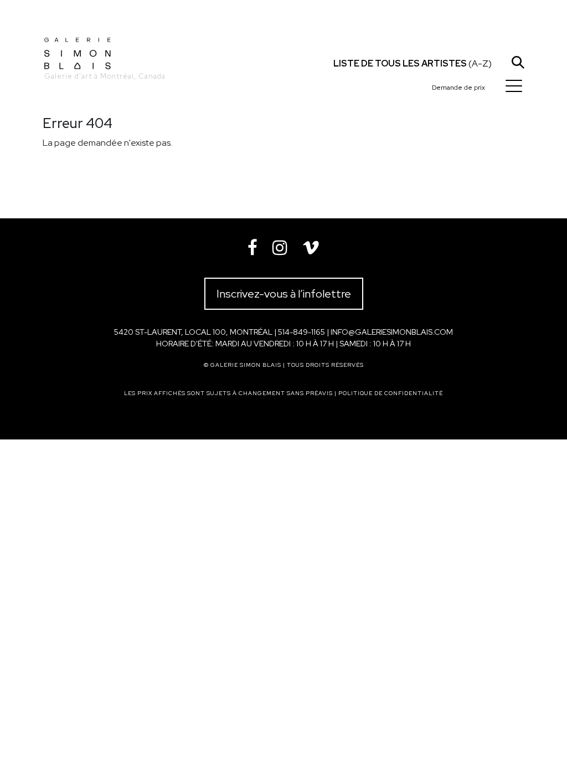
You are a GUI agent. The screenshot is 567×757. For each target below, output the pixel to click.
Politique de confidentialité (390, 393)
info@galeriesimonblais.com (392, 332)
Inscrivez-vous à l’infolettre (284, 294)
